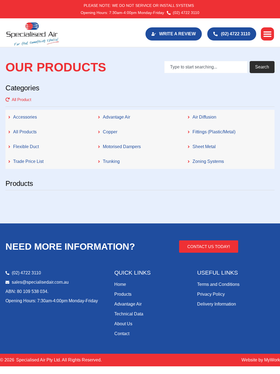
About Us (123, 323)
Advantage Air (128, 304)
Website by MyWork (260, 360)
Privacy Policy (211, 294)
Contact (121, 333)
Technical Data (128, 314)
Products (123, 294)
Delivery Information (216, 304)
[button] (267, 34)
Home (120, 284)
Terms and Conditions (218, 284)
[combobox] (205, 67)
